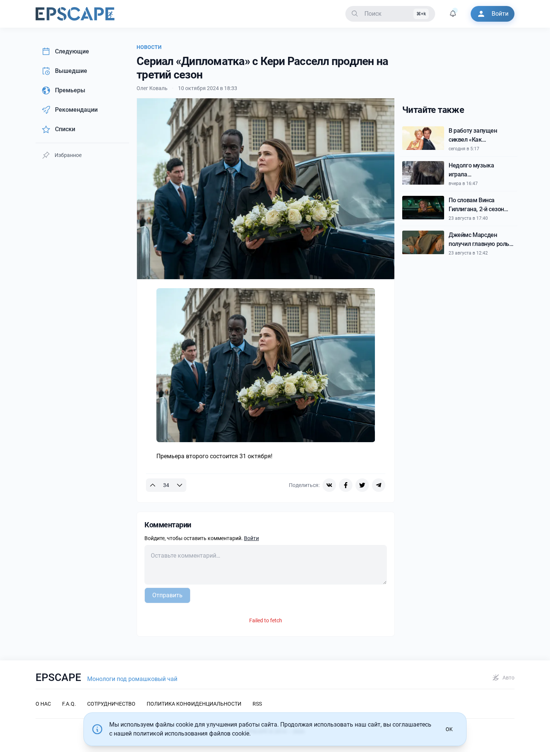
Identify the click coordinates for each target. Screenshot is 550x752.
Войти (251, 538)
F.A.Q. (69, 704)
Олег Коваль (152, 88)
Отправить (167, 595)
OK (449, 729)
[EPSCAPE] (75, 14)
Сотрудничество (111, 704)
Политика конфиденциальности (194, 704)
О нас (43, 704)
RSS (257, 704)
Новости (149, 47)
